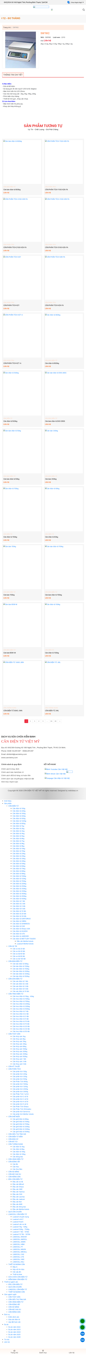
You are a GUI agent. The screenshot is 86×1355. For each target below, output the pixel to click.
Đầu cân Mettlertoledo (21, 1209)
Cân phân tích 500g (20, 1079)
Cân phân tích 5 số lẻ (20, 1104)
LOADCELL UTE (18, 1257)
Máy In (15, 1267)
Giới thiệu (7, 801)
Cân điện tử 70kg (19, 869)
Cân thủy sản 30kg (19, 1044)
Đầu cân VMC (18, 1189)
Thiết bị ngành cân (11, 1282)
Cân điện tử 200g (19, 811)
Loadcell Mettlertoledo (25, 944)
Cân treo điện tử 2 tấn (21, 1014)
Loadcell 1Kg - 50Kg (20, 1227)
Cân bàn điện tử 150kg (53, 595)
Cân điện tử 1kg (18, 826)
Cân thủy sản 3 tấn (19, 1061)
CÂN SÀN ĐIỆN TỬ (15, 979)
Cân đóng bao (18, 1157)
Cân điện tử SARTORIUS (22, 919)
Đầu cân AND (17, 1204)
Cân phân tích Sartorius (21, 1112)
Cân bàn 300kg (51, 479)
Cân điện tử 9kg (18, 846)
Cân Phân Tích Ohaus (21, 1107)
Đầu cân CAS (17, 1194)
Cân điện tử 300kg (19, 889)
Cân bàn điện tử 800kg (12, 190)
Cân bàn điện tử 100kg (21, 966)
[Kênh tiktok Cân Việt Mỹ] (55, 773)
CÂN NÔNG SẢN (14, 1177)
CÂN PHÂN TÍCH (50, 187)
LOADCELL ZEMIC (19, 1242)
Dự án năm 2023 (14, 1329)
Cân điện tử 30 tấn (19, 916)
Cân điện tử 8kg (18, 844)
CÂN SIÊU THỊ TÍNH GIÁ (17, 1134)
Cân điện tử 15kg (19, 851)
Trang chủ (14, 1353)
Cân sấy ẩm (17, 1272)
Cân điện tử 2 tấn (19, 904)
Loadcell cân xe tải (19, 1224)
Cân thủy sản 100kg (20, 1049)
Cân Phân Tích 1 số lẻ (21, 1094)
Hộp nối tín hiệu (18, 1269)
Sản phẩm (8, 803)
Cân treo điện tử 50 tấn (21, 1031)
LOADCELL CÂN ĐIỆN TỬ (17, 1214)
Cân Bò (15, 1164)
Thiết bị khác (17, 1274)
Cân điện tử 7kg (18, 841)
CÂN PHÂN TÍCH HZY (11, 305)
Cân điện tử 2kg (18, 828)
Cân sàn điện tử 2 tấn (20, 984)
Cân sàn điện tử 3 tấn (20, 986)
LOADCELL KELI (18, 1262)
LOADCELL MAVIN (19, 1249)
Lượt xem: (56, 37)
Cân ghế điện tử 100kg (21, 1122)
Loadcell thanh (18, 1222)
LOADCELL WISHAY (20, 1237)
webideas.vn (73, 790)
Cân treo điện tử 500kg (21, 1009)
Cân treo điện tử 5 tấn (21, 1019)
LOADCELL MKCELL (20, 1252)
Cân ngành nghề (10, 1294)
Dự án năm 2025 (14, 1334)
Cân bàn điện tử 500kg (21, 976)
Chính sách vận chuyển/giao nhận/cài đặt (17, 779)
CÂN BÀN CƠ (13, 1139)
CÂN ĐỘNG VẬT (14, 1162)
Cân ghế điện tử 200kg (21, 1127)
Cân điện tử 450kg (19, 896)
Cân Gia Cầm (17, 1169)
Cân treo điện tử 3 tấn (21, 1016)
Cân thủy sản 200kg (20, 1051)
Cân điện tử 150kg (10, 537)
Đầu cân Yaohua (18, 1192)
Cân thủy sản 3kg (19, 1036)
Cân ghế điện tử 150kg (21, 1124)
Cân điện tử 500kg (10, 421)
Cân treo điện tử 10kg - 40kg (23, 996)
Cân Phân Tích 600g (20, 1081)
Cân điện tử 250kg (19, 886)
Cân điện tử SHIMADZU (21, 924)
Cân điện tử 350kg (19, 891)
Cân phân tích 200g (20, 1074)
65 (55, 721)
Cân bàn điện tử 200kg (21, 971)
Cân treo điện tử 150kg (21, 1001)
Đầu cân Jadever (19, 1199)
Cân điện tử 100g (19, 808)
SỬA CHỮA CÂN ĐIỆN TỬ (17, 1277)
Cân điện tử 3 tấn (19, 906)
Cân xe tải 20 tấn (19, 949)
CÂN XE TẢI (12, 946)
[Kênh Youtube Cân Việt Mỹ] (56, 769)
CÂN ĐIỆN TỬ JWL (52, 711)
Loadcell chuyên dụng (21, 1217)
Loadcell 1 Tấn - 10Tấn (21, 1232)
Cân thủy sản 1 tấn (19, 1059)
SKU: (42, 37)
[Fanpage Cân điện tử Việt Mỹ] (57, 778)
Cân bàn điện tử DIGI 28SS (55, 421)
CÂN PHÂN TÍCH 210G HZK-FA (15, 247)
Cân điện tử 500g (19, 818)
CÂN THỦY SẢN (14, 1034)
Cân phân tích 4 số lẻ (20, 1102)
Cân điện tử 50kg (19, 864)
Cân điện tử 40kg (19, 861)
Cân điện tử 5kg (18, 836)
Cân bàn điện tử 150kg (21, 969)
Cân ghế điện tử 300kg (21, 1129)
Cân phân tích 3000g (20, 1091)
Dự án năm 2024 (14, 1332)
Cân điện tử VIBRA (19, 921)
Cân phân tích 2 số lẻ (20, 1097)
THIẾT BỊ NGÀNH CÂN (16, 1264)
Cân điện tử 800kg (52, 363)
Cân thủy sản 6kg (19, 1039)
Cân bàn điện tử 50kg (11, 479)
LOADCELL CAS (18, 1254)
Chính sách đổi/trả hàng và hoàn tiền (16, 775)
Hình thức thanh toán (9, 782)
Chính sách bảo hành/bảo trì (12, 772)
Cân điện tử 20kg (19, 854)
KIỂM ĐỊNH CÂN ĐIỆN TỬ (17, 1279)
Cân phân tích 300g (20, 1076)
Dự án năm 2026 (14, 1337)
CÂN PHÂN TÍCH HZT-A (12, 363)
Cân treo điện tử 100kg (21, 999)
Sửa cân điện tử (14, 1319)
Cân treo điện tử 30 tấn (21, 1029)
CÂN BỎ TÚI (12, 1142)
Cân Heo (16, 1167)
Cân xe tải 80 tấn (19, 956)
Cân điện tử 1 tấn (19, 901)
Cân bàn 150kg (9, 595)
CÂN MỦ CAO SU (14, 1174)
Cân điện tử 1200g (19, 821)
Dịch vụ (7, 1314)
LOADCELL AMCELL (20, 1239)
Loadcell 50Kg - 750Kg (21, 1229)
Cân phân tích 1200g (20, 1086)
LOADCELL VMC (18, 1259)
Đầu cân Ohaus (18, 1187)
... (47, 721)
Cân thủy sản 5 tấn (19, 1064)
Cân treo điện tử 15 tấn (21, 1024)
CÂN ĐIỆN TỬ (7, 418)
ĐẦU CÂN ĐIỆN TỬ (15, 1179)
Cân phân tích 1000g (20, 1084)
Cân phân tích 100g (20, 1071)
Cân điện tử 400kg (19, 894)
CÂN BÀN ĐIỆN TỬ (9, 187)
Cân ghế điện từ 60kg (21, 1119)
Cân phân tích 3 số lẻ (20, 1099)
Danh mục (43, 1353)
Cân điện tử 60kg (51, 537)
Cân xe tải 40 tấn (19, 951)
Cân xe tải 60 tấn (19, 954)
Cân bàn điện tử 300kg (21, 974)
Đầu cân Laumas (19, 1197)
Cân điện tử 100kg (52, 653)
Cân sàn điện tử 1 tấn (20, 981)
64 (51, 721)
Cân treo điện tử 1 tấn (21, 1011)
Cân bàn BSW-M (9, 653)
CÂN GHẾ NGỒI (14, 1117)
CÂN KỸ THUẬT (14, 1066)
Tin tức (6, 1339)
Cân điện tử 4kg (18, 833)
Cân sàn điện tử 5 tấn (20, 989)
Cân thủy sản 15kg (19, 1041)
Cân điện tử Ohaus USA (21, 929)
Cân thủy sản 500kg (20, 1056)
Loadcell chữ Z (18, 1219)
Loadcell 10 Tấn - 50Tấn (21, 1234)
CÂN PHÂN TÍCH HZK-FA (54, 305)
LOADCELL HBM (18, 1244)
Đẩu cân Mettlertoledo (25, 941)
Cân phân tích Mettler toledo (23, 1114)
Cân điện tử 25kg (19, 856)
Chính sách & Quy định (10, 769)
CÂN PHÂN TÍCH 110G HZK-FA (56, 190)
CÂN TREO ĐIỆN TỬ (15, 994)
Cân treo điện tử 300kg (21, 1006)
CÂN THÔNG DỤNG (9, 708)
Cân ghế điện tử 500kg (21, 1132)
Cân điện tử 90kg (19, 874)
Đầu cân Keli (17, 1202)
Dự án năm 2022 (14, 1327)
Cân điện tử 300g (19, 813)
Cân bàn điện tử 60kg (20, 964)
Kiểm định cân (13, 1317)
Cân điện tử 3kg (18, 831)
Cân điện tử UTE (19, 934)
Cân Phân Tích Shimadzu (22, 1109)
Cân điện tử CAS (19, 926)
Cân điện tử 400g (19, 816)
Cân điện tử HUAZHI (20, 931)
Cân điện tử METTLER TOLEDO (24, 939)
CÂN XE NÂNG (13, 1172)
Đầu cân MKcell (18, 1184)
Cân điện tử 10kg (19, 849)
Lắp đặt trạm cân (14, 1322)
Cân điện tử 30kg (19, 859)
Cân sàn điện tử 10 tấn (21, 991)
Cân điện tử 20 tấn (19, 914)
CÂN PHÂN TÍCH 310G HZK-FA (56, 247)
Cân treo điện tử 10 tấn (21, 1021)
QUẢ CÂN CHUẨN (15, 1212)
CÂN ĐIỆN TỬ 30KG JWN (12, 711)
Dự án (6, 1324)
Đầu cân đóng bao (19, 1207)
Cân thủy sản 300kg (20, 1054)
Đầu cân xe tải (18, 1182)
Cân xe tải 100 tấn (19, 959)
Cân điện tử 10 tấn (19, 911)
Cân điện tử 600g (19, 823)
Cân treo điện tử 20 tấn (21, 1026)
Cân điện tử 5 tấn (19, 909)
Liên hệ (7, 1342)
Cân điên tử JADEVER (21, 936)
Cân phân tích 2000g (20, 1089)
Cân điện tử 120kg (19, 879)
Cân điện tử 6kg (18, 838)
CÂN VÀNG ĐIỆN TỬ (15, 1159)
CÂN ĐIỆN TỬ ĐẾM (15, 1137)
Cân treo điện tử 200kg (21, 1004)
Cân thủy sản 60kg (19, 1046)
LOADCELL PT (18, 1247)
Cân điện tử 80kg (19, 871)
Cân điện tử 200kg (19, 884)
